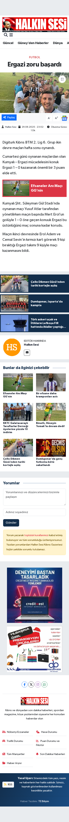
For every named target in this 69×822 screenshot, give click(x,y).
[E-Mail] (27, 353)
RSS (9, 784)
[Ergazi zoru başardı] (34, 92)
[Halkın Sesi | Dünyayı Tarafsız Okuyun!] (34, 24)
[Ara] (6, 35)
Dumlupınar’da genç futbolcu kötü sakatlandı (49, 462)
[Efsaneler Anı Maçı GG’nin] (18, 382)
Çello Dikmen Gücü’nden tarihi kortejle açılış (14, 462)
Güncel (8, 43)
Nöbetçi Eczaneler (18, 732)
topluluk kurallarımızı (36, 535)
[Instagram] (38, 684)
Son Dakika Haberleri (52, 754)
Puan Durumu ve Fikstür (48, 743)
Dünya (58, 43)
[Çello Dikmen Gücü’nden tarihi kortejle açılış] (18, 447)
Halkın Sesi (10, 127)
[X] (31, 684)
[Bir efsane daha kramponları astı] (51, 382)
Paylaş (11, 117)
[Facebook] (25, 684)
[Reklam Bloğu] (34, 595)
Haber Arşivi (14, 763)
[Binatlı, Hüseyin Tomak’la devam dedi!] (51, 411)
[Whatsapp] (44, 684)
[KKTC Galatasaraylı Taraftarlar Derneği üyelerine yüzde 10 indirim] (18, 411)
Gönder (11, 522)
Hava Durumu (49, 732)
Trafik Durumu (15, 741)
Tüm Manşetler (16, 754)
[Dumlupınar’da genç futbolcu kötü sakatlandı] (51, 447)
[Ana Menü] (11, 35)
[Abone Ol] (64, 118)
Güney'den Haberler (33, 43)
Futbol (34, 57)
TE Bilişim (43, 801)
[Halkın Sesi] (12, 347)
